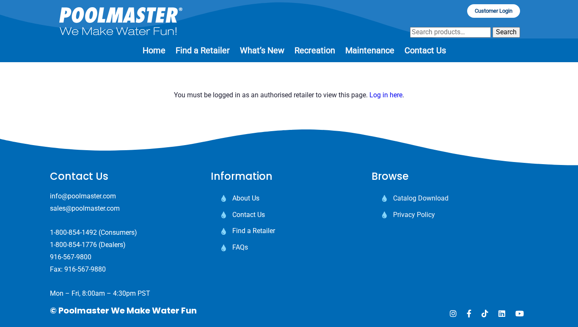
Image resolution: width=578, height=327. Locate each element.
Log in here (385, 95)
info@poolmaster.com (83, 196)
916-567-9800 (70, 257)
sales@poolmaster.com (85, 208)
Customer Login (493, 11)
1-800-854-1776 (73, 245)
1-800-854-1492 (73, 232)
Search (506, 32)
